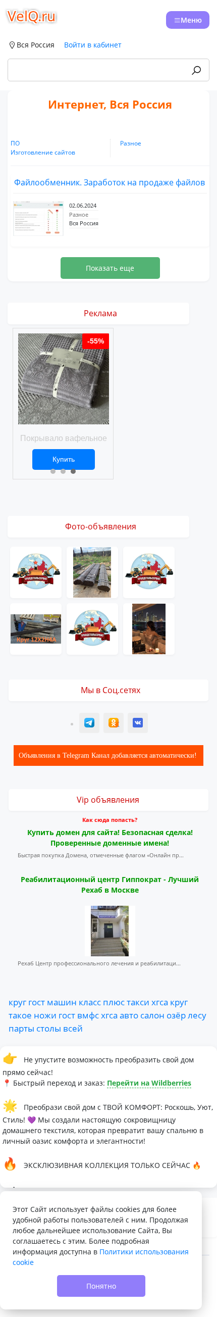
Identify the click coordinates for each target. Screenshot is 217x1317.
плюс (114, 1002)
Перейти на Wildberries (149, 1083)
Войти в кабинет (93, 45)
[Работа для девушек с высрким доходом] (149, 627)
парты (21, 1028)
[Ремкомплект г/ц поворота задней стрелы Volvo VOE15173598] (92, 627)
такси (138, 1002)
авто (129, 1015)
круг (17, 1002)
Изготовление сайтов (43, 152)
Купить (63, 459)
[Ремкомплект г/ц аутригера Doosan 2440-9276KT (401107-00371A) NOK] (36, 571)
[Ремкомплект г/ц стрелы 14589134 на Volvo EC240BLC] (149, 571)
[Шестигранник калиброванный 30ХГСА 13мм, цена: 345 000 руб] (92, 571)
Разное (130, 143)
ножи (45, 1015)
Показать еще (110, 268)
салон (152, 1015)
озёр (176, 1015)
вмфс (88, 1015)
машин (62, 1002)
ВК (138, 724)
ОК (115, 724)
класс (90, 1002)
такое (20, 1015)
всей (73, 1028)
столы (48, 1028)
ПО (15, 143)
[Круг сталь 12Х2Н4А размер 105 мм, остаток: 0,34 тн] (36, 627)
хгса (159, 1002)
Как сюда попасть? (109, 819)
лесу (197, 1015)
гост (36, 1002)
